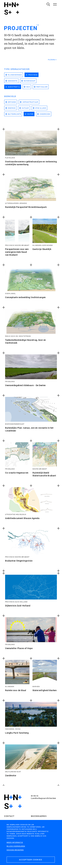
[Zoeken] (48, 4)
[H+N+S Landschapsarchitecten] (13, 802)
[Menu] (55, 4)
